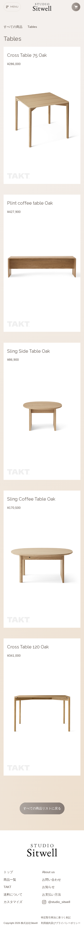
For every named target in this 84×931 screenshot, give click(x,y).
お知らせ (48, 887)
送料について (13, 894)
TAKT (7, 887)
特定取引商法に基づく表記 (56, 917)
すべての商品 (13, 27)
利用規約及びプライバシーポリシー (60, 923)
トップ (8, 872)
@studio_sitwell (59, 902)
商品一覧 (10, 879)
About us (48, 872)
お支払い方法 (51, 894)
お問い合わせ (51, 879)
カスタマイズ (13, 902)
